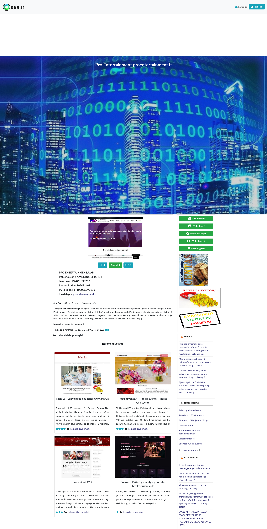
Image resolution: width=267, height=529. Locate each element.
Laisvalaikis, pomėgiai (80, 429)
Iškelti (103, 265)
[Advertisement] (133, 34)
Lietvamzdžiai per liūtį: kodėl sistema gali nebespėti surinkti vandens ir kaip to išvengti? (193, 374)
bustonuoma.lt (186, 425)
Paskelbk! (258, 7)
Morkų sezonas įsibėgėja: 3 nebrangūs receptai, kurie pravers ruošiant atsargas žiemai (195, 362)
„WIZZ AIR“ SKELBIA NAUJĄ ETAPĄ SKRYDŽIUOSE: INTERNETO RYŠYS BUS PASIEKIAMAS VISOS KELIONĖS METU (195, 518)
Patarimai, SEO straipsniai (191, 415)
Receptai (188, 336)
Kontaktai (243, 7)
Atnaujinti (116, 265)
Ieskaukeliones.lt (192, 457)
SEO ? (128, 265)
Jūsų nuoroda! (189, 450)
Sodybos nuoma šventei (190, 444)
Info (107, 330)
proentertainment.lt (84, 294)
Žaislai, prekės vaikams (190, 410)
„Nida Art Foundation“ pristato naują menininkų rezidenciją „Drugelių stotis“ (194, 476)
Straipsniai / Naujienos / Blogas (194, 420)
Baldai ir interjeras (187, 439)
